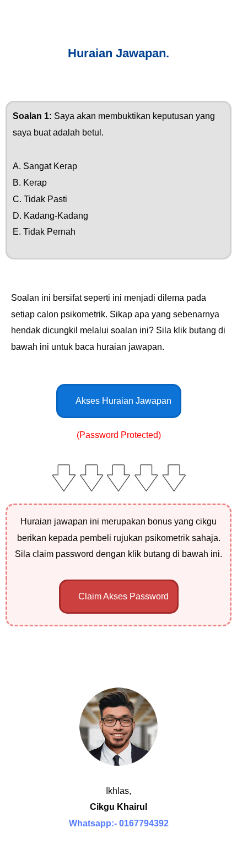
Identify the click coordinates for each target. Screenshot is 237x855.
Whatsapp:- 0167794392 (119, 823)
